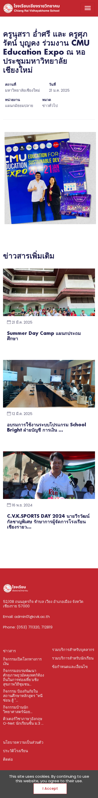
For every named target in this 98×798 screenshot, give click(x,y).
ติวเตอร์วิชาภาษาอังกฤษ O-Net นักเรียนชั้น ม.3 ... (23, 721)
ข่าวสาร (9, 650)
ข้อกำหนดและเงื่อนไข (70, 666)
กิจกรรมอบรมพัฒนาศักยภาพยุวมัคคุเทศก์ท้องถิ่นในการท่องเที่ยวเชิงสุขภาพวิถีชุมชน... (23, 677)
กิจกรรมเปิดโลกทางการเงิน (22, 661)
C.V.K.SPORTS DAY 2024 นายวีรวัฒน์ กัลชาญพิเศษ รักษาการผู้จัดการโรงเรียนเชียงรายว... (48, 522)
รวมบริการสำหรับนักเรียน (72, 658)
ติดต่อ (8, 759)
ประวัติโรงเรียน (15, 750)
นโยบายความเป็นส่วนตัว (23, 742)
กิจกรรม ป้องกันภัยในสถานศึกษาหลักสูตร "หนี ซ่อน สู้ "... (22, 696)
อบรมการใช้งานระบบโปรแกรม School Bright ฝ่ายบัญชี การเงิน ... (46, 428)
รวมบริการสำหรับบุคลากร (73, 649)
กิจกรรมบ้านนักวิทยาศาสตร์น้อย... (17, 709)
